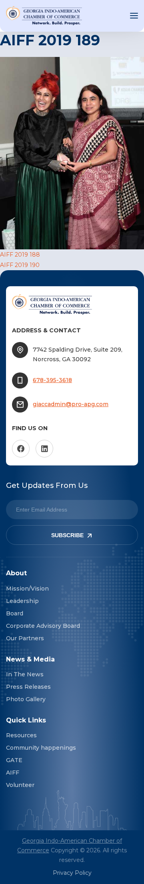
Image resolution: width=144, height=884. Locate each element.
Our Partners (25, 638)
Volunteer (20, 785)
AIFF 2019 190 (20, 265)
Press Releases (28, 686)
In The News (25, 674)
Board (14, 613)
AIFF (12, 772)
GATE (14, 760)
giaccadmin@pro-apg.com (70, 404)
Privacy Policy (72, 872)
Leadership (22, 601)
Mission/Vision (27, 588)
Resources (21, 735)
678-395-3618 (52, 380)
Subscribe (67, 535)
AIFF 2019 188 (20, 254)
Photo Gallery (26, 699)
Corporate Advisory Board (43, 625)
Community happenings (41, 747)
